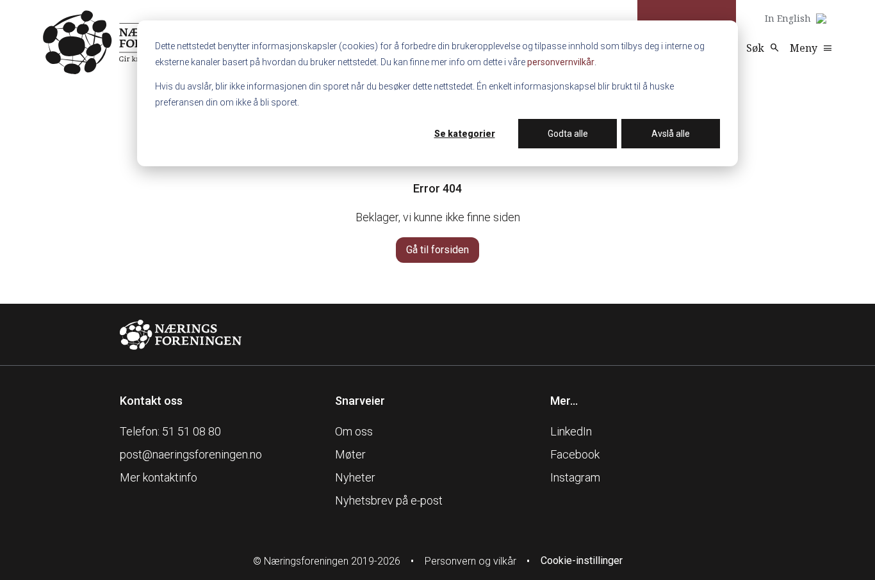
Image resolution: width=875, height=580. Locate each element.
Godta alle (568, 134)
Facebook (575, 454)
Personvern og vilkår (470, 561)
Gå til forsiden (437, 250)
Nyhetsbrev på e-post (389, 500)
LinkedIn (571, 431)
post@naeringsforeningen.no (191, 454)
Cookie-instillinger (582, 560)
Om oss (354, 431)
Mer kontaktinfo (158, 477)
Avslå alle (670, 134)
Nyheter (355, 477)
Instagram (575, 477)
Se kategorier (464, 134)
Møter (350, 454)
